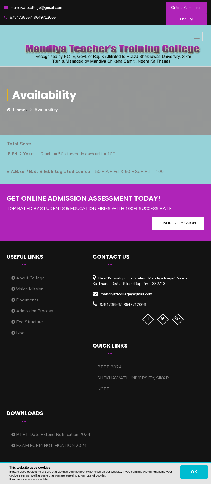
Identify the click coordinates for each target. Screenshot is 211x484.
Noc (19, 333)
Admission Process (34, 311)
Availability (46, 110)
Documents (26, 300)
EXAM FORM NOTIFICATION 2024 (51, 446)
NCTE (103, 389)
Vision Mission (29, 289)
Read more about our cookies (29, 479)
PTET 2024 (109, 367)
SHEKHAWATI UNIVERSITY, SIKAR (133, 378)
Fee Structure (29, 322)
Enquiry (186, 19)
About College (30, 278)
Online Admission (186, 7)
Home (19, 110)
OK (194, 471)
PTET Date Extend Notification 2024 (52, 435)
